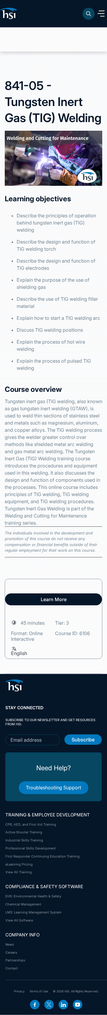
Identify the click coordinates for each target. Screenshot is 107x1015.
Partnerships (15, 960)
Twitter (49, 1004)
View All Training (18, 872)
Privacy (19, 991)
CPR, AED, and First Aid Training (30, 824)
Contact (11, 968)
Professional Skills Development (30, 848)
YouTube (77, 1004)
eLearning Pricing (19, 864)
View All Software (19, 920)
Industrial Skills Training (24, 840)
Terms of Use (38, 991)
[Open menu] (101, 14)
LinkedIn (63, 1004)
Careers (11, 952)
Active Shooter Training (23, 832)
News (9, 944)
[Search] (89, 14)
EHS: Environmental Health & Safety (33, 896)
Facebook (35, 1004)
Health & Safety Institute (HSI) (9, 13)
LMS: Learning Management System (33, 912)
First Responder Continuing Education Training (42, 856)
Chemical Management (23, 904)
